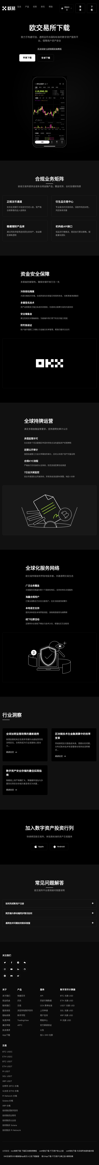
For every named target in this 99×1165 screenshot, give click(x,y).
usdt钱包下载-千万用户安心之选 (51, 1151)
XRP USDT (7, 1081)
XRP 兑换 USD (66, 1015)
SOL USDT (7, 1076)
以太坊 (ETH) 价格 (10, 1091)
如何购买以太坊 (9, 1120)
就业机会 (6, 1000)
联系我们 (6, 1005)
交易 (19, 1005)
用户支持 (44, 1015)
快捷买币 (21, 996)
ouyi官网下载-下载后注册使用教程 (24, 1151)
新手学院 (21, 1015)
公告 (42, 1030)
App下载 (6, 1035)
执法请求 (6, 1030)
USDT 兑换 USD (67, 1005)
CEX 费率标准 (46, 1005)
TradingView (23, 1020)
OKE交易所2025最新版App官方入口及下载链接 (21, 1156)
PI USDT (6, 1071)
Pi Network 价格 (9, 1096)
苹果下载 (27, 57)
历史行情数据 (46, 1000)
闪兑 (19, 1000)
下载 (92, 8)
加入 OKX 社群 (46, 1035)
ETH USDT (7, 1066)
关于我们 (6, 996)
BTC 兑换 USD (66, 996)
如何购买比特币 (9, 1115)
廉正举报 (6, 1025)
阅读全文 (10, 752)
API (41, 996)
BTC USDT (7, 1061)
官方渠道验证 (46, 1025)
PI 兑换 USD (65, 1020)
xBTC (19, 1025)
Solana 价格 (7, 1101)
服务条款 (6, 1010)
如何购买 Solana (9, 1125)
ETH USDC (7, 1056)
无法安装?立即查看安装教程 (49, 49)
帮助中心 (44, 1020)
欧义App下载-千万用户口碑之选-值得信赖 (57, 1156)
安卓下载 (45, 58)
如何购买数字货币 (10, 1110)
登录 (80, 8)
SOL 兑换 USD (66, 1010)
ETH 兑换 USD (66, 1000)
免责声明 (6, 1020)
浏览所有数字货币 (25, 1010)
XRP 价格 (6, 1105)
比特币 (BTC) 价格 (10, 1086)
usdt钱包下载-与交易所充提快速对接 (80, 1151)
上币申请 (44, 1010)
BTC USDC (7, 1051)
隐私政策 (6, 1015)
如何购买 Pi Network (11, 1130)
